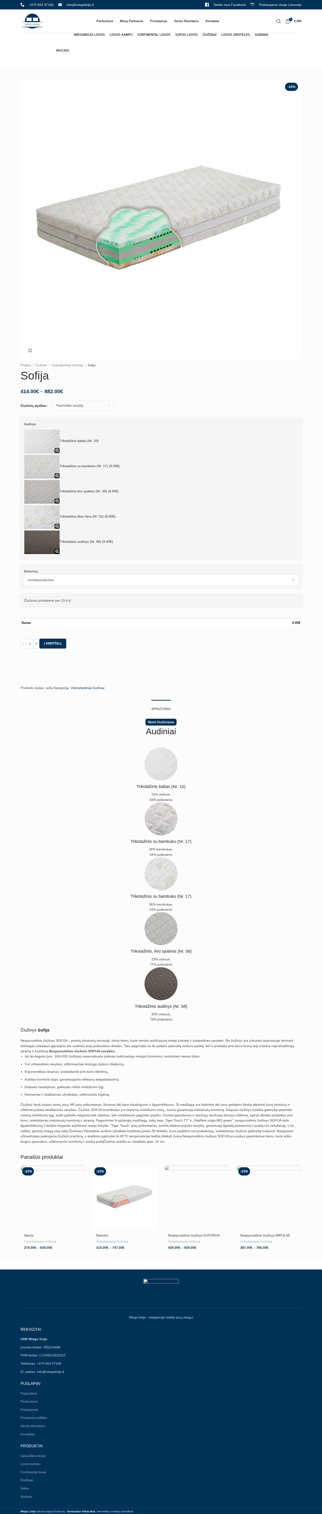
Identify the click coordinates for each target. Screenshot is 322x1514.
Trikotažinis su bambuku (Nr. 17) (90, 466)
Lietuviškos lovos (33, 1456)
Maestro (102, 1235)
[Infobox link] (37, 4)
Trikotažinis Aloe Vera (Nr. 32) (88, 516)
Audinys (30, 424)
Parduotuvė (29, 1401)
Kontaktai (27, 1434)
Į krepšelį (53, 643)
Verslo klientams (33, 1426)
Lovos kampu (31, 1464)
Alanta (28, 1235)
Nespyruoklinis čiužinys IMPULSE (265, 1235)
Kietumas (31, 571)
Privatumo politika (34, 1418)
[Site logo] (32, 21)
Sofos (25, 1488)
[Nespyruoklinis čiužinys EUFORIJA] (197, 1198)
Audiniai (26, 1496)
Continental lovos (33, 1472)
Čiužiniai (41, 365)
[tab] (161, 707)
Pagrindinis (29, 1393)
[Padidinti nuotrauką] (30, 350)
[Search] (278, 21)
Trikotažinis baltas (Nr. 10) (79, 441)
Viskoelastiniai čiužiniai (67, 365)
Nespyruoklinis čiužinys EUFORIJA (194, 1235)
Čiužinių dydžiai (33, 406)
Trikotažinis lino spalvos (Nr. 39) (89, 491)
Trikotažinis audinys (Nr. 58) (86, 541)
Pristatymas (29, 1410)
